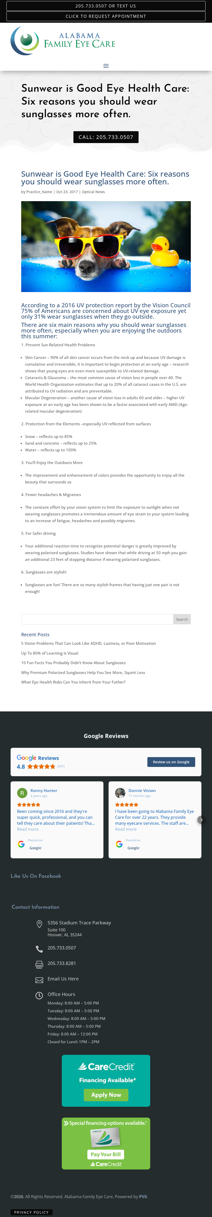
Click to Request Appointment (106, 16)
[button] (10, 820)
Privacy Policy (31, 1212)
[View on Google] (22, 793)
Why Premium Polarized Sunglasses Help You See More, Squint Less (83, 672)
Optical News (93, 191)
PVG (143, 1196)
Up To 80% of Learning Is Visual (49, 653)
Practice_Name (39, 191)
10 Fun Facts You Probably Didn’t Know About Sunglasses (73, 662)
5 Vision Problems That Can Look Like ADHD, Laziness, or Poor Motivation (88, 643)
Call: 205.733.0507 (106, 137)
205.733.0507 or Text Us (105, 6)
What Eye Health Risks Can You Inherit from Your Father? (73, 682)
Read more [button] (28, 829)
